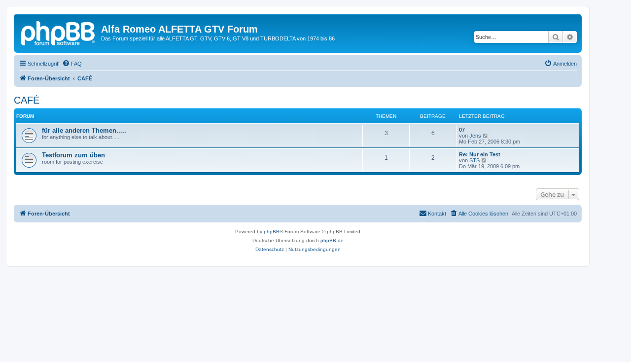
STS (474, 160)
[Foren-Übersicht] (58, 32)
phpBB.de (332, 240)
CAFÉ (26, 100)
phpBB (272, 231)
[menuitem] (72, 64)
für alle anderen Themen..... (84, 130)
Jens (475, 136)
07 (462, 130)
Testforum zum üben (73, 155)
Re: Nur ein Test (479, 154)
